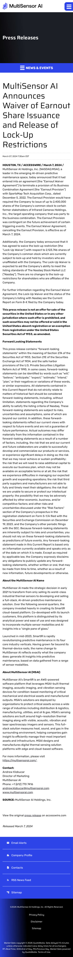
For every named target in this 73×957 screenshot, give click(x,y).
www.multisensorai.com (18, 792)
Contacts (15, 867)
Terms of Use (44, 952)
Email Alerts (16, 842)
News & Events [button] (39, 68)
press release (32, 815)
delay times (43, 945)
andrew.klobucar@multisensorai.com (26, 788)
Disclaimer (36, 921)
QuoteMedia (39, 942)
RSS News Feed (19, 880)
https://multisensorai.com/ (20, 760)
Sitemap (14, 892)
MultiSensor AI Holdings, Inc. (30, 906)
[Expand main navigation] (69, 6)
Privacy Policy (36, 915)
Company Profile (19, 855)
